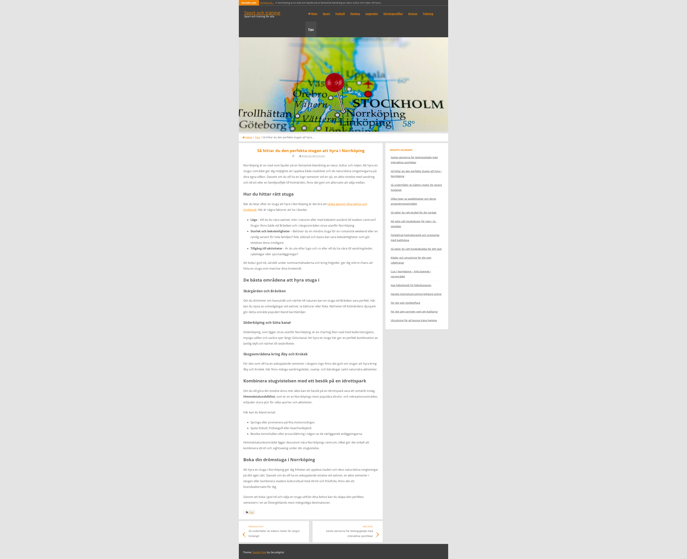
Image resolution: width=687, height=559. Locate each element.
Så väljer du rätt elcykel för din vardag (413, 212)
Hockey (355, 13)
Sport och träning (262, 12)
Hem (314, 13)
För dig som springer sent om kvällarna (414, 311)
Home (248, 137)
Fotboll (340, 13)
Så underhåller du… (270, 2)
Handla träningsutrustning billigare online (416, 294)
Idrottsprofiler (393, 13)
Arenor (413, 13)
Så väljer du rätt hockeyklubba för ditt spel (416, 249)
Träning (428, 13)
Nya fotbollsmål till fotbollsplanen (411, 285)
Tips (311, 29)
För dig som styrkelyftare (405, 302)
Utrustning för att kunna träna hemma (414, 320)
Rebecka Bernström (313, 156)
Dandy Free (259, 552)
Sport (326, 13)
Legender (372, 13)
